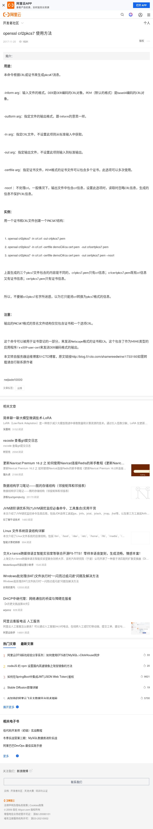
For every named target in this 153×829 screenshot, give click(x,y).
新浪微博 (22, 771)
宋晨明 (6, 429)
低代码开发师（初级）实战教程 (22, 730)
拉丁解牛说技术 (11, 519)
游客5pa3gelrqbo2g (14, 497)
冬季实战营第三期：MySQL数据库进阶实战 (30, 738)
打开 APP (141, 5)
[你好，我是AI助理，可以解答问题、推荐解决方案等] (131, 14)
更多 (6, 756)
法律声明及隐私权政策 (16, 805)
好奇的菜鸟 (9, 587)
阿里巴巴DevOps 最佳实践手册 (22, 745)
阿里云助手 (9, 632)
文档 (6, 790)
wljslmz (7, 610)
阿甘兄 (6, 451)
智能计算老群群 (11, 542)
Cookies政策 (36, 805)
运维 (19, 388)
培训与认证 (42, 790)
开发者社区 (17, 790)
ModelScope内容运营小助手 (18, 564)
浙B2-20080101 (42, 814)
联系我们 (76, 782)
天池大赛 (29, 790)
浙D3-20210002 (39, 818)
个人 (147, 23)
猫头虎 (6, 474)
